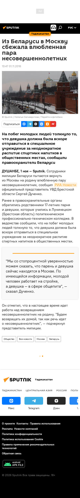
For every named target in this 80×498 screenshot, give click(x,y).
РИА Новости (65, 185)
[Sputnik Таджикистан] (11, 29)
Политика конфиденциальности (22, 434)
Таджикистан (12, 390)
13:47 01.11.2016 (11, 66)
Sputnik (8, 116)
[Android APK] (14, 464)
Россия (61, 390)
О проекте (8, 423)
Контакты (22, 423)
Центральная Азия (39, 390)
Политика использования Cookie (22, 439)
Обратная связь (11, 453)
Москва (41, 338)
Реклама (7, 428)
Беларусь (54, 338)
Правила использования (45, 423)
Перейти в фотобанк (52, 116)
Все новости (25, 338)
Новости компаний (26, 428)
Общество (9, 338)
